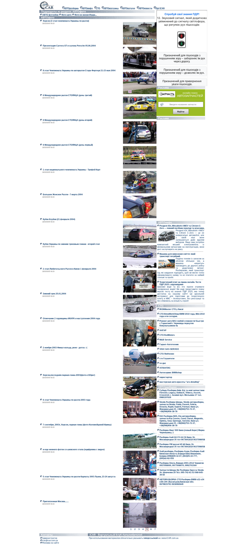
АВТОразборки (71, 8)
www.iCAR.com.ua (169, 538)
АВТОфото (48, 17)
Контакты (47, 534)
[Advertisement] (180, 170)
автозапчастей (190, 96)
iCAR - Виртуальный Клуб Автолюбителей (116, 534)
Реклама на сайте (50, 543)
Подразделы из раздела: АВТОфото (64, 11)
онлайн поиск (190, 92)
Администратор (49, 538)
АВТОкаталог (128, 8)
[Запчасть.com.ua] (166, 97)
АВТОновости (145, 8)
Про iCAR (160, 8)
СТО (98, 8)
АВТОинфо (87, 8)
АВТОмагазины (111, 8)
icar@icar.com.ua (50, 540)
